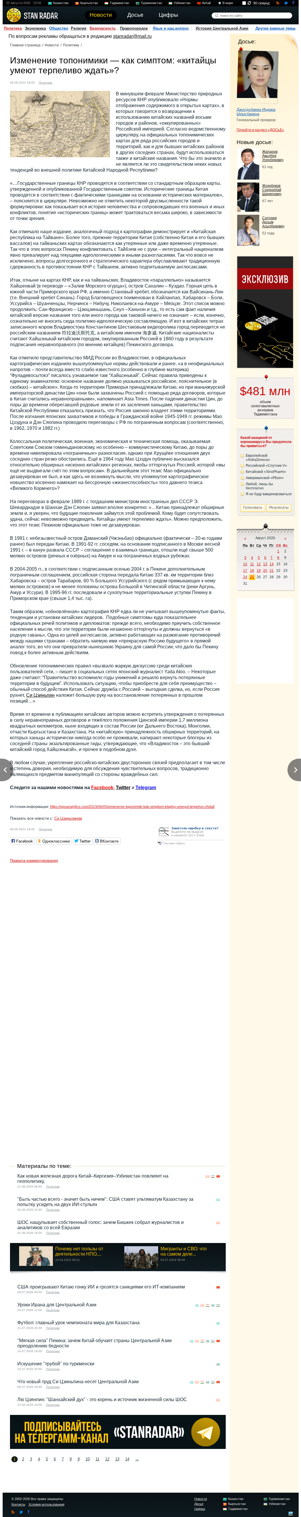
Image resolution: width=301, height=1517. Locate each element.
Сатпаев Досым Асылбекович (273, 222)
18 (252, 571)
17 (245, 571)
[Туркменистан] (213, 1305)
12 (107, 1459)
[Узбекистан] (213, 1176)
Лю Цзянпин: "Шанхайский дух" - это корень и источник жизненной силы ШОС (102, 1399)
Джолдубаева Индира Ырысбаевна (256, 111)
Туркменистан (151, 3)
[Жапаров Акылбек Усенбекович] (248, 177)
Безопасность (103, 28)
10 (88, 1459)
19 (259, 571)
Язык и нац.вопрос (171, 28)
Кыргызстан (89, 3)
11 (97, 1459)
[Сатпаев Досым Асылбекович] (248, 244)
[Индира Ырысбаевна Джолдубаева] (258, 75)
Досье (198, 1504)
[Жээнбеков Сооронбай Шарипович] (248, 210)
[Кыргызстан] (207, 1176)
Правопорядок (134, 28)
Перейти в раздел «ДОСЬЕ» (260, 130)
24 (245, 577)
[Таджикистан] (207, 1305)
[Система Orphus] (190, 845)
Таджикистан (119, 3)
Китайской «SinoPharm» (266, 472)
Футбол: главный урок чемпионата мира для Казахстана (78, 1322)
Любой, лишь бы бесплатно (259, 486)
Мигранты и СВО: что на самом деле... (183, 1251)
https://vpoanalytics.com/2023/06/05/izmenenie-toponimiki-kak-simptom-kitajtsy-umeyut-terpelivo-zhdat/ (132, 807)
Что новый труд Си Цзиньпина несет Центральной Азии (78, 1381)
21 (272, 571)
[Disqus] (118, 939)
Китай (206, 3)
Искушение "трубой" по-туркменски (55, 1363)
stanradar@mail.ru (132, 36)
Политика (13, 28)
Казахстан (60, 3)
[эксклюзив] (265, 366)
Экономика (35, 28)
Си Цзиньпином (68, 818)
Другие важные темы (275, 28)
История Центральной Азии (222, 28)
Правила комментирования (34, 860)
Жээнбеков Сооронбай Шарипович (271, 190)
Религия (78, 28)
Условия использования (46, 1504)
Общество (58, 28)
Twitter (123, 787)
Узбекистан (182, 3)
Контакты (18, 1504)
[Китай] (60, 82)
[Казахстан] (218, 1199)
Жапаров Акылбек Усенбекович (272, 156)
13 (117, 1459)
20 (265, 571)
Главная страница (25, 45)
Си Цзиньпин (40, 695)
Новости (52, 45)
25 (252, 577)
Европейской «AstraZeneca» (258, 458)
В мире (228, 3)
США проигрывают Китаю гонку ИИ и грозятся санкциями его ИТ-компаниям (101, 1286)
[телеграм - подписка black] (118, 1447)
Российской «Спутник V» (266, 466)
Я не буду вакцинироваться (269, 494)
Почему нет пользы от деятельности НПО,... (79, 1251)
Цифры (199, 1509)
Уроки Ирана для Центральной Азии (56, 1304)
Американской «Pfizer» (265, 478)
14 (127, 1459)
